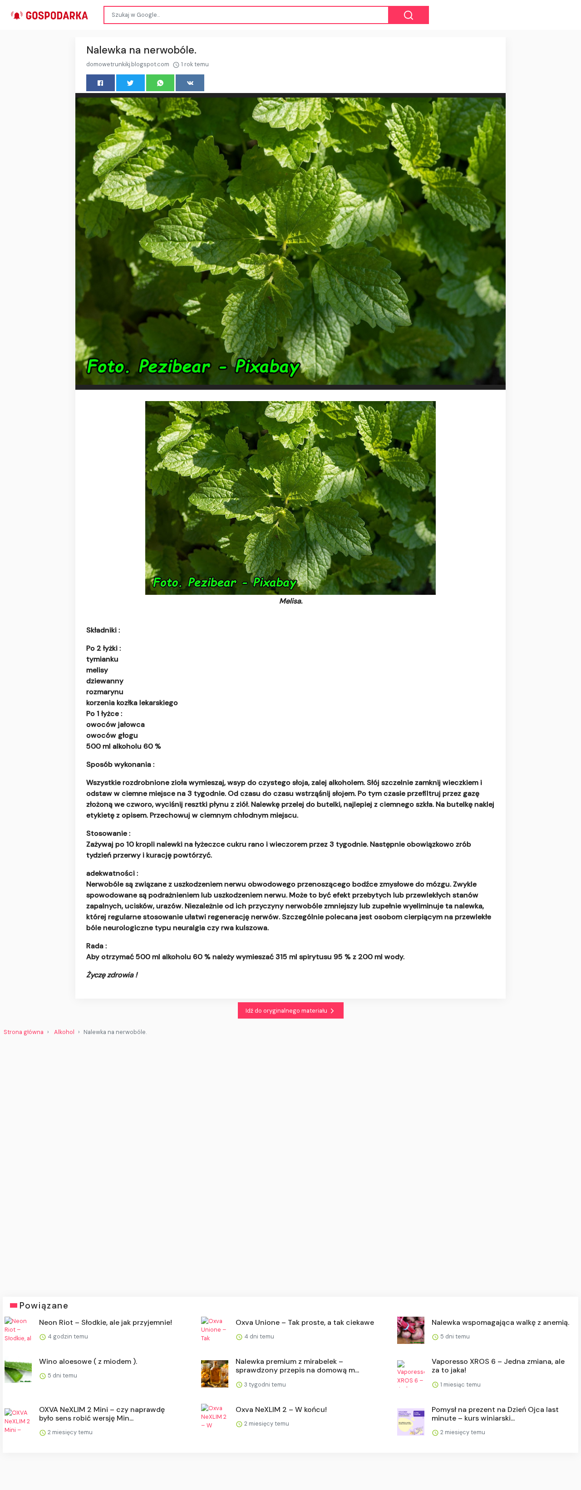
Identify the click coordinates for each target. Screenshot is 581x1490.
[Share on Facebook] (100, 82)
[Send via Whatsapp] (160, 82)
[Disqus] (290, 1162)
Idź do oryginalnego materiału (287, 1011)
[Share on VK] (190, 82)
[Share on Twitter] (130, 82)
